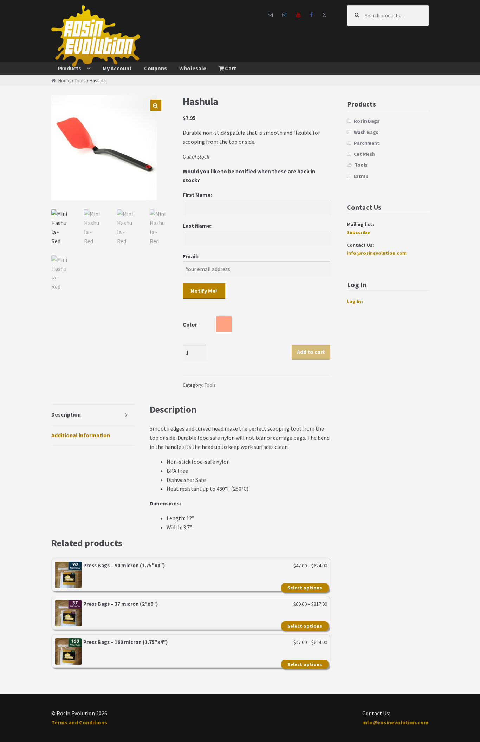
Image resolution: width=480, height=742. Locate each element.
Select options (304, 588)
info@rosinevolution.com (377, 253)
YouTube (298, 14)
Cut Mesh (364, 154)
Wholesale (192, 68)
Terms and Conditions (79, 722)
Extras (361, 176)
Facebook (311, 14)
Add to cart (311, 351)
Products (69, 68)
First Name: (197, 194)
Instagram (284, 14)
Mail (270, 14)
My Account (117, 68)
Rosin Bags (367, 121)
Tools (80, 80)
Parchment (367, 143)
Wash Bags (366, 132)
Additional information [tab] (80, 435)
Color (190, 324)
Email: (191, 256)
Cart (230, 68)
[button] (155, 105)
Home (64, 80)
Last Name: (197, 225)
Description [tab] (66, 414)
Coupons (155, 68)
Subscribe (358, 232)
